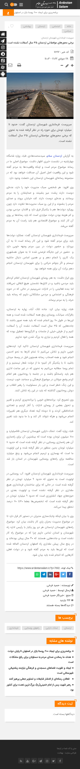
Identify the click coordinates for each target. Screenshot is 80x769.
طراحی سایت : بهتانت (66, 753)
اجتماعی (56, 26)
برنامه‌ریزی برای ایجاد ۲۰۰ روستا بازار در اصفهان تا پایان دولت (32, 13)
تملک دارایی (52, 628)
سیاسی (67, 31)
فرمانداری (13, 628)
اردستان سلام (54, 156)
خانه (69, 26)
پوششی (27, 26)
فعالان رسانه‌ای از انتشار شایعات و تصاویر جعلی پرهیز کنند (39, 679)
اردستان (41, 26)
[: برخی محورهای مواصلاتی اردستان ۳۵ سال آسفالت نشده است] (10, 65)
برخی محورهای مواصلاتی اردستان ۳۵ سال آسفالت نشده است (40, 43)
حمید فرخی (49, 590)
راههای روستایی (32, 628)
